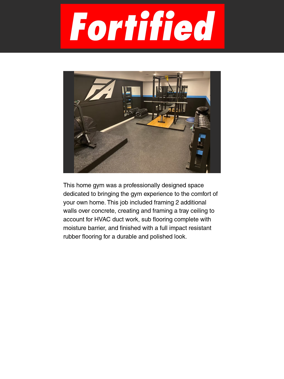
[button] (142, 122)
